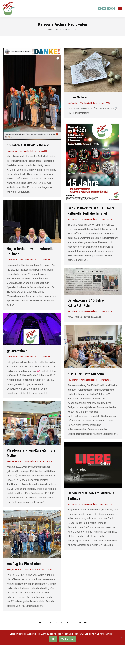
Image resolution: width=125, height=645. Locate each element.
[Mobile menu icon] (120, 8)
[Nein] (121, 637)
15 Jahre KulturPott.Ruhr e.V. (28, 145)
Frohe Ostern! (78, 97)
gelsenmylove (17, 351)
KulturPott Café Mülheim (86, 374)
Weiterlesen (67, 639)
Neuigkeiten (12, 151)
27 (79, 622)
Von (28, 151)
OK (53, 639)
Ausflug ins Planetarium (24, 564)
